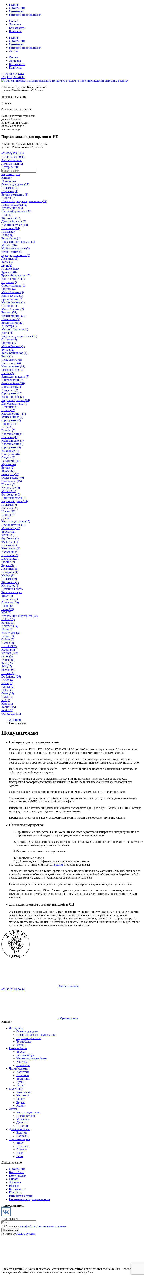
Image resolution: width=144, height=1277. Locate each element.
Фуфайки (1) (10, 541)
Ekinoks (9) (8, 673)
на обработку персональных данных (43, 1226)
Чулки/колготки (12, 359)
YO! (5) (6, 612)
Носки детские (25, 1115)
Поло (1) (7, 214)
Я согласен (35, 1226)
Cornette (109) (10, 602)
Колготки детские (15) (16, 521)
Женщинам (9, 181)
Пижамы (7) (9, 504)
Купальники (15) (12, 208)
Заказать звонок (12, 160)
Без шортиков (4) (12, 369)
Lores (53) (8, 642)
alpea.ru (58, 864)
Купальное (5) (10, 555)
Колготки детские (27, 1112)
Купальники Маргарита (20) (20, 615)
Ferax (19, 1156)
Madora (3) (8, 649)
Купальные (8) (11, 487)
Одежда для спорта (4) (16, 255)
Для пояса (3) (10, 423)
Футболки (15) (11, 218)
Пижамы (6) (9, 545)
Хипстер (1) (9, 326)
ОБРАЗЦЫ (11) (11, 713)
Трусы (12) (8, 531)
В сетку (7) (8, 373)
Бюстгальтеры (25, 1055)
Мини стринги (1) (13, 278)
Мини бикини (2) (13, 309)
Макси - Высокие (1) (15, 329)
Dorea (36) (8, 659)
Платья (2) (8, 231)
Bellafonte (22, 1146)
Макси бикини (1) (13, 302)
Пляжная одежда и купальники (36, 1034)
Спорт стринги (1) (13, 285)
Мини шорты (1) (12, 295)
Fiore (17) (7, 629)
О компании (17, 8)
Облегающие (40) (13, 477)
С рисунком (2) (11, 420)
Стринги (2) (9, 282)
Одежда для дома (27, 1031)
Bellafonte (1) (10, 599)
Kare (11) (7, 703)
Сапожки (22, 1135)
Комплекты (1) (11, 548)
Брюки (20, 1098)
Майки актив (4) (12, 251)
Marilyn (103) (10, 653)
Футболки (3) (10, 538)
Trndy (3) (7, 595)
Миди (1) (7, 332)
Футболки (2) (10, 582)
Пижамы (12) (10, 187)
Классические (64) (13, 366)
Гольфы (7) (8, 430)
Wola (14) (7, 683)
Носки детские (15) (14, 524)
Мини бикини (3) (13, 292)
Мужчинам (9, 464)
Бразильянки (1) (12, 299)
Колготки (22, 1071)
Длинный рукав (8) (14, 497)
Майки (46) (9, 245)
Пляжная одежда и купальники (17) (24, 201)
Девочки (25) (10, 558)
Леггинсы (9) (10, 406)
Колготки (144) (11, 363)
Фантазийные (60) (13, 383)
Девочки (22, 1122)
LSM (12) (7, 696)
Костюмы (22, 1095)
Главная (14, 4)
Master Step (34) (11, 632)
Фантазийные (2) (12, 417)
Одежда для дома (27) (15, 184)
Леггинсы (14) (11, 228)
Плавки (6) (8, 484)
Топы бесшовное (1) (14, 353)
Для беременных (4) (14, 403)
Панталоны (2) (11, 319)
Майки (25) (9, 491)
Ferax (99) (8, 609)
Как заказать (17, 27)
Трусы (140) (9, 272)
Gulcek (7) (8, 639)
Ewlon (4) (8, 679)
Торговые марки (12, 592)
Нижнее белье (11, 268)
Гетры (20, 1085)
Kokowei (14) (10, 626)
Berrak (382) (9, 646)
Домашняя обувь (12, 588)
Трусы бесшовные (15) (16, 275)
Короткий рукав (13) (15, 224)
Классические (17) (14, 413)
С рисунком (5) (11, 447)
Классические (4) (12, 433)
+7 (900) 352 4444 (13, 73)
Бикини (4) (9, 288)
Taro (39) (7, 663)
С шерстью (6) (11, 454)
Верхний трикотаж (28, 1038)
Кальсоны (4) (10, 551)
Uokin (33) (8, 619)
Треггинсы (23, 1078)
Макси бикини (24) (14, 315)
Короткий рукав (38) (15, 501)
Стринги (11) (10, 305)
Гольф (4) (7, 235)
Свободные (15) (12, 481)
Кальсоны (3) (10, 508)
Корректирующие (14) (16, 400)
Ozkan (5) (8, 690)
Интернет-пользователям (25, 14)
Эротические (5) (12, 386)
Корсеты (21, 1061)
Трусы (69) (8, 470)
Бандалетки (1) (11, 460)
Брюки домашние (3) (15, 194)
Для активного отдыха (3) (18, 241)
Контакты (15, 31)
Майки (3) (8, 535)
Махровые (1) (10, 450)
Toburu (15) (9, 706)
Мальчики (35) (11, 528)
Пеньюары (23, 1065)
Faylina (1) (8, 622)
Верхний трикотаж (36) (16, 211)
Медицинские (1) (13, 440)
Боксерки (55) (10, 474)
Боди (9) (7, 265)
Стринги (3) (9, 339)
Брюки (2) (8, 467)
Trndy (20, 1142)
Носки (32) (8, 511)
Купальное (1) (10, 585)
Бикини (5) (9, 342)
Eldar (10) (8, 605)
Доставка (15, 24)
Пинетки (22, 1125)
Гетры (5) (7, 427)
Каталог (7, 177)
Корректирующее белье (31, 1058)
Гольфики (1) (10, 572)
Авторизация (10, 167)
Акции (13, 51)
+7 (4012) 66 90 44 (13, 77)
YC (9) (6, 700)
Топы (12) (8, 349)
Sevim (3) (7, 710)
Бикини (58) (9, 312)
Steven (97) (8, 669)
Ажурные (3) (10, 390)
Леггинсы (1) (10, 258)
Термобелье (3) (11, 238)
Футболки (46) (11, 494)
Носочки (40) (10, 437)
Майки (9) (8, 575)
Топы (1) (7, 356)
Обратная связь (68, 1018)
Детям (5, 518)
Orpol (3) (7, 656)
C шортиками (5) (12, 379)
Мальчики (22, 1119)
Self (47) (7, 666)
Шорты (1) (8, 197)
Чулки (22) (8, 410)
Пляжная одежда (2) (14, 204)
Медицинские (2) (13, 396)
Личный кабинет (12, 163)
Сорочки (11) (10, 191)
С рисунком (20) (12, 393)
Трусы (20, 1051)
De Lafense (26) (11, 676)
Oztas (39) (8, 693)
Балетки (21, 1132)
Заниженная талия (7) (15, 376)
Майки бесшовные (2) (16, 248)
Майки (20, 1044)
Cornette (21, 1149)
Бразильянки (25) (12, 322)
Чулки (20, 1082)
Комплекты (23, 1092)
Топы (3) (7, 261)
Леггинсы (22, 1075)
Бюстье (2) (8, 561)
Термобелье (23, 1041)
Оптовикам (16, 11)
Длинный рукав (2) (14, 221)
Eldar (19, 1152)
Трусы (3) (8, 565)
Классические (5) (12, 444)
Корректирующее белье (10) (19, 336)
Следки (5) (8, 457)
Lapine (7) (8, 636)
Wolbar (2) (8, 686)
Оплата (13, 21)
